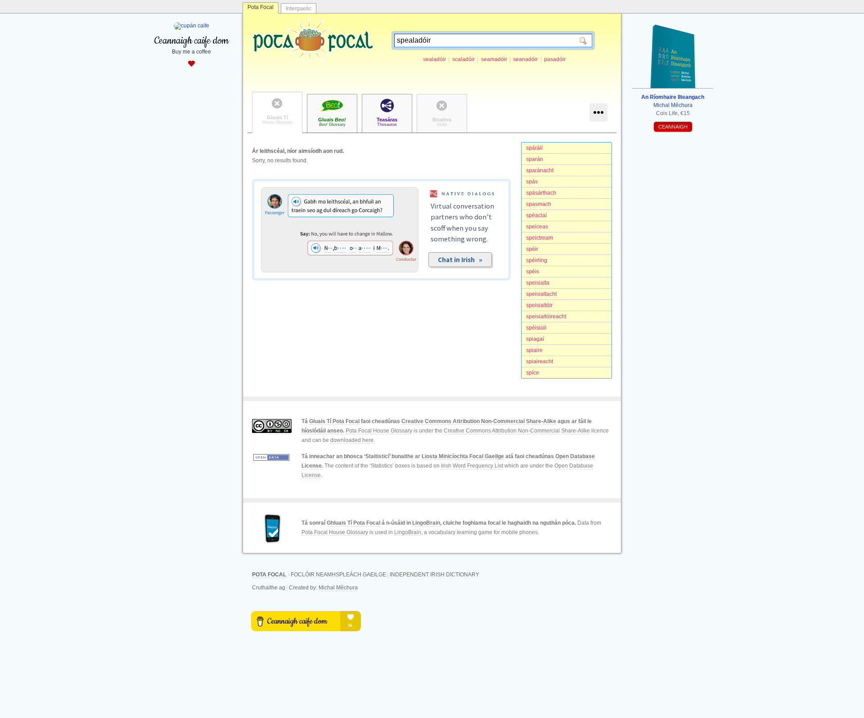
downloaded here (352, 440)
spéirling (536, 260)
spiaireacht (539, 361)
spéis (532, 271)
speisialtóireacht (546, 316)
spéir (532, 249)
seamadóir (494, 59)
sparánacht (540, 170)
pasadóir (555, 59)
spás (532, 181)
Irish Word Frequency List (472, 466)
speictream (539, 238)
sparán (534, 159)
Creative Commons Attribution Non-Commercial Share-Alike (478, 421)
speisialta (537, 283)
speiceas (537, 226)
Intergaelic (298, 8)
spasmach (538, 204)
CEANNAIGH (673, 126)
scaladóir (463, 59)
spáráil (534, 148)
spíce (532, 373)
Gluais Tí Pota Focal (334, 421)
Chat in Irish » (460, 259)
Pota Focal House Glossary (379, 431)
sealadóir (434, 59)
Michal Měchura (338, 587)
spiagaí (535, 339)
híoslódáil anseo (322, 431)
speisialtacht (541, 294)
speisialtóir (539, 305)
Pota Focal (261, 7)
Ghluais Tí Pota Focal (353, 523)
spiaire (534, 350)
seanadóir (525, 59)
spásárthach (541, 193)
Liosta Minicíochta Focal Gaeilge (463, 456)
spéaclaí (536, 215)
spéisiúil (536, 328)
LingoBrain (426, 523)
